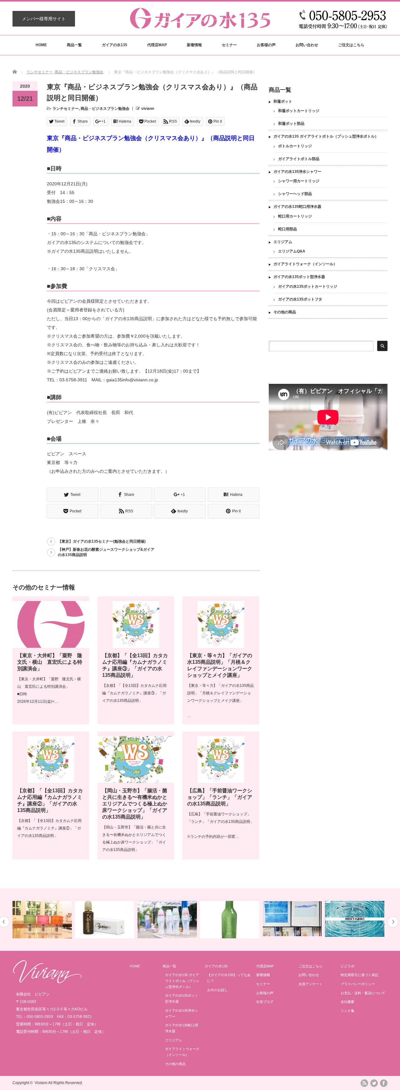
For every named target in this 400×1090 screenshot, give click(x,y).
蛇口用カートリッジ (295, 216)
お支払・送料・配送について (363, 993)
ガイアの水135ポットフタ (300, 299)
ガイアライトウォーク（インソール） (305, 264)
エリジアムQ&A (291, 251)
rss (364, 1083)
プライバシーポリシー (358, 984)
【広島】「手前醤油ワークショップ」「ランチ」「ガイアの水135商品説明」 (219, 797)
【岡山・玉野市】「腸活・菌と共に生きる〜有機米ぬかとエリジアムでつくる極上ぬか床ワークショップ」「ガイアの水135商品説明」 (134, 803)
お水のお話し (217, 990)
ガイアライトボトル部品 (298, 159)
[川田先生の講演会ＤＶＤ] (355, 919)
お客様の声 (266, 45)
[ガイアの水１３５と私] (292, 919)
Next (393, 921)
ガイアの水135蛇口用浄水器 (297, 206)
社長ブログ (264, 1002)
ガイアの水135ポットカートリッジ (307, 286)
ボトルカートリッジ (295, 146)
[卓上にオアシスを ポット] (42, 919)
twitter (374, 1083)
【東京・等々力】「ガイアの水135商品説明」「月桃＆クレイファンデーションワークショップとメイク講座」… (220, 700)
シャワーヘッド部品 (295, 194)
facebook (384, 1083)
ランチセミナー (40, 72)
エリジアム (282, 242)
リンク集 (347, 1011)
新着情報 (194, 45)
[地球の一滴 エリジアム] (105, 919)
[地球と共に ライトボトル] (168, 919)
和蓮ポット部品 (291, 123)
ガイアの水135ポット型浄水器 (299, 277)
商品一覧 (74, 45)
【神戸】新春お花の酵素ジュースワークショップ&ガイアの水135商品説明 (106, 552)
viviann (147, 108)
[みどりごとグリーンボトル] (230, 919)
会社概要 (347, 1002)
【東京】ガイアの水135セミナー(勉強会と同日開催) (102, 541)
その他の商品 (284, 312)
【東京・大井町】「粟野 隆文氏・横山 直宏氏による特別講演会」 (49, 662)
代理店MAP (157, 45)
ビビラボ (347, 966)
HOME (41, 45)
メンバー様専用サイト (44, 18)
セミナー (229, 45)
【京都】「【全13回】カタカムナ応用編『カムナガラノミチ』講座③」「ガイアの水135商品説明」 (134, 693)
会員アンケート (310, 984)
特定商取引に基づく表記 (359, 975)
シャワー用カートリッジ (298, 181)
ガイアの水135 (114, 45)
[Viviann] (47, 981)
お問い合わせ (307, 45)
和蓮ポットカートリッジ (298, 111)
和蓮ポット (282, 101)
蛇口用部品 (287, 229)
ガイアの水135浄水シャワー (297, 171)
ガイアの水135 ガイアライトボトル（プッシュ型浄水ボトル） (325, 136)
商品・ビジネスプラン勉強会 (79, 72)
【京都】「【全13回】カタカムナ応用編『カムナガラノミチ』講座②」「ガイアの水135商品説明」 (49, 828)
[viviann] (200, 25)
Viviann (41, 1083)
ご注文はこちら (351, 45)
